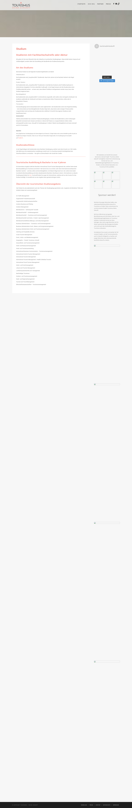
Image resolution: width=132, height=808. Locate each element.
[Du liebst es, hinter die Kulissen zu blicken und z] (113, 56)
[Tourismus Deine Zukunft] (114, 4)
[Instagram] (116, 4)
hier (30, 175)
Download (84, 805)
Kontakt (98, 805)
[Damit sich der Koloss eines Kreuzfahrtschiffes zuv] (100, 56)
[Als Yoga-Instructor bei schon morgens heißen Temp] (113, 68)
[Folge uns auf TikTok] (118, 4)
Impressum (116, 805)
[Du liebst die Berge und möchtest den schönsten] (100, 68)
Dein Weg (91, 4)
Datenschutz (106, 805)
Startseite (81, 4)
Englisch (20, 138)
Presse (108, 4)
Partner (100, 4)
